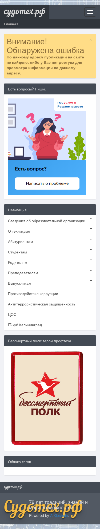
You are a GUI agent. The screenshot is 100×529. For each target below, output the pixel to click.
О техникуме (19, 231)
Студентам (17, 251)
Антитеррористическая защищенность (41, 304)
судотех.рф (24, 12)
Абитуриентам (20, 241)
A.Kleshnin (59, 515)
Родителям (17, 262)
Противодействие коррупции (33, 293)
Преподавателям (23, 272)
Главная (11, 23)
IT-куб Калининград (25, 324)
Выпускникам (19, 283)
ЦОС (12, 314)
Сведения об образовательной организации (46, 220)
